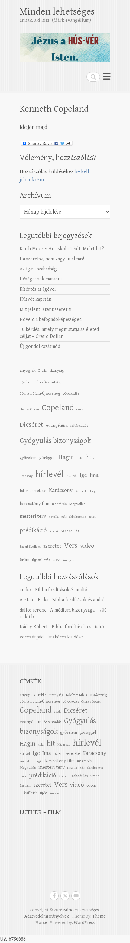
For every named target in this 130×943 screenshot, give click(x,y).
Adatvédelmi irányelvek (46, 916)
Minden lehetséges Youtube (75, 895)
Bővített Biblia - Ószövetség (40, 382)
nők (63, 517)
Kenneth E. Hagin (86, 491)
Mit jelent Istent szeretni (46, 309)
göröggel (47, 457)
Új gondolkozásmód (40, 346)
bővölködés (71, 393)
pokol (92, 517)
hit (90, 457)
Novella (54, 517)
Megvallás (77, 503)
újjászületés (41, 560)
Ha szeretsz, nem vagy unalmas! (52, 259)
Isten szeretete (33, 490)
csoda (80, 409)
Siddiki (53, 531)
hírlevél (49, 474)
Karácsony (61, 490)
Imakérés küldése (65, 637)
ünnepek (68, 560)
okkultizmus (77, 517)
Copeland (58, 408)
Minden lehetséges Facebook (54, 895)
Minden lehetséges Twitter (65, 895)
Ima (94, 475)
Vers (70, 545)
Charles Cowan (29, 409)
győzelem (28, 457)
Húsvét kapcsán (35, 299)
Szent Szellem (30, 546)
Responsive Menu (106, 76)
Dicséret (31, 424)
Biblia (42, 370)
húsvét (72, 476)
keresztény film (34, 503)
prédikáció (33, 530)
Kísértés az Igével (38, 289)
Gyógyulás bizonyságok (55, 441)
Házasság (26, 476)
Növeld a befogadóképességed (51, 319)
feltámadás (79, 425)
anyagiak (28, 370)
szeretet (52, 546)
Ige (83, 475)
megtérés (59, 504)
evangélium (57, 425)
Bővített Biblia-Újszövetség (40, 393)
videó (87, 546)
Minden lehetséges (57, 11)
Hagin (66, 457)
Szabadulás (70, 531)
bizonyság (56, 370)
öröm (24, 559)
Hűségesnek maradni (41, 279)
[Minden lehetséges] (65, 45)
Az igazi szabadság (38, 269)
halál (80, 458)
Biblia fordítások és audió (61, 590)
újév (56, 559)
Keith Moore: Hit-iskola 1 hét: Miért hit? (62, 249)
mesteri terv (33, 516)
